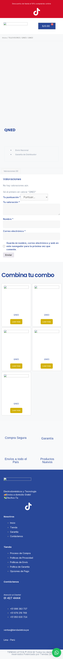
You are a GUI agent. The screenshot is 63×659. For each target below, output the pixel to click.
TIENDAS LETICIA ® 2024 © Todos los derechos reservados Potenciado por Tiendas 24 (31, 653)
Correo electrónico (14, 231)
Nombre (8, 219)
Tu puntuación (11, 197)
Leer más (16, 322)
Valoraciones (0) (11, 171)
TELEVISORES (14, 38)
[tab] (11, 171)
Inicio (4, 38)
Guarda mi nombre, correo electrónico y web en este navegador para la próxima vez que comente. (32, 246)
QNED (24, 38)
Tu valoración (11, 202)
